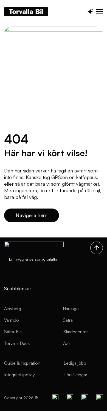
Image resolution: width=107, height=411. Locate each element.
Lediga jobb (75, 363)
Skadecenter (75, 331)
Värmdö (11, 320)
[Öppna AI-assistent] (90, 12)
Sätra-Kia (13, 331)
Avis (67, 343)
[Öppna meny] (99, 11)
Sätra (68, 320)
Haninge (71, 308)
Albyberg (12, 308)
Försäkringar (75, 374)
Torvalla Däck (17, 343)
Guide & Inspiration (22, 363)
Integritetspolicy (19, 374)
